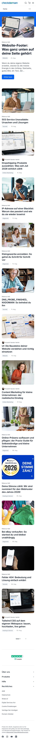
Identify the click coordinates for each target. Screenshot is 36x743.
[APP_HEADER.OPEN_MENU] (32, 3)
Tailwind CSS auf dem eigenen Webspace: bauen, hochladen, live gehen (16, 623)
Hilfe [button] (4, 681)
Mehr (29, 9)
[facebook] (3, 737)
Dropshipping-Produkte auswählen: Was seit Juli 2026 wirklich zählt (15, 166)
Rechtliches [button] (7, 686)
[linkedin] (16, 737)
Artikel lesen (8, 77)
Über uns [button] (6, 672)
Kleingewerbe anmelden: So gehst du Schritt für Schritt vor (17, 257)
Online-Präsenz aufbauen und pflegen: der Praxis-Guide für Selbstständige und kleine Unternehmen (18, 442)
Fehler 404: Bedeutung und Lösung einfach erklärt (16, 579)
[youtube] (12, 737)
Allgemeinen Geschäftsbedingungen (17, 732)
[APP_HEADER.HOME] (10, 3)
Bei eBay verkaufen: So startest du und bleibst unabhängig (14, 534)
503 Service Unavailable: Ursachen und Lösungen (15, 121)
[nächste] (26, 639)
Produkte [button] (6, 677)
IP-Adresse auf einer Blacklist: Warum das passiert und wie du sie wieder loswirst (18, 211)
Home (5, 9)
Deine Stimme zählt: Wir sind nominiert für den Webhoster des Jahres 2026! (17, 489)
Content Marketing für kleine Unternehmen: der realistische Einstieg (17, 395)
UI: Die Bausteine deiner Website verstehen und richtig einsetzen (18, 349)
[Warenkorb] (29, 3)
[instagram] (7, 737)
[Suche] (26, 3)
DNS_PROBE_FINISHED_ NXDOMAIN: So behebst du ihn (16, 302)
